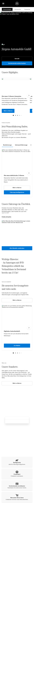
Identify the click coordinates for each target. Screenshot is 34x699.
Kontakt (17, 58)
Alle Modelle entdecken (17, 248)
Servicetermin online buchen (17, 63)
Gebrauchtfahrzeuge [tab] (21, 145)
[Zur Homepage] (17, 3)
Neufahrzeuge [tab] (7, 145)
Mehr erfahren (17, 300)
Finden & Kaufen (6, 217)
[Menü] (3, 3)
